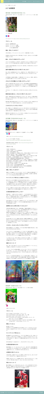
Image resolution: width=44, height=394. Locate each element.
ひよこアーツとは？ (36, 1)
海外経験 (35, 120)
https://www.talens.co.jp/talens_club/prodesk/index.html (18, 140)
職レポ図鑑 (24, 1)
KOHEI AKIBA (12, 308)
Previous (7, 378)
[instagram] (42, 392)
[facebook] (40, 392)
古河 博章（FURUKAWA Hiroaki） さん (16, 118)
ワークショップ (30, 14)
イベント (29, 1)
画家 (34, 14)
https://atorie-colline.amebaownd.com (21, 38)
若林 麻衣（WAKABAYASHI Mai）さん (15, 12)
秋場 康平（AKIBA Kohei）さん (13, 285)
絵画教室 (8, 121)
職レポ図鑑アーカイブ (21, 14)
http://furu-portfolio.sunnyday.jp (16, 136)
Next (36, 378)
